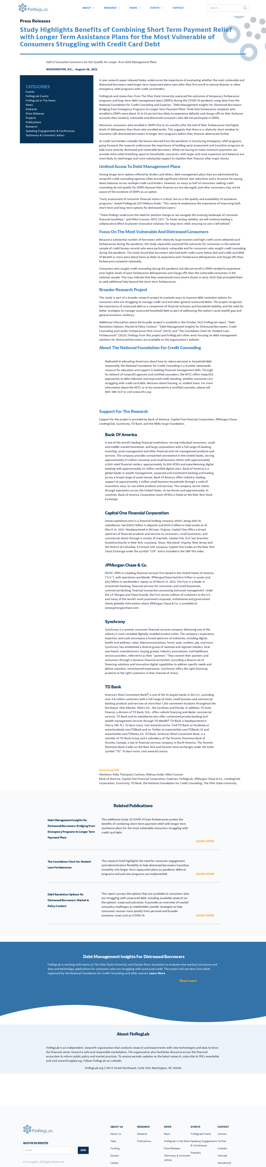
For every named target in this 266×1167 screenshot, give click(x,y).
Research (110, 7)
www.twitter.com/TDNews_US (124, 734)
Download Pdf (109, 770)
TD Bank (113, 687)
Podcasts (31, 109)
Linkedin (222, 1148)
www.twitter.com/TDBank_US (184, 729)
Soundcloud (224, 1162)
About (86, 7)
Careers (114, 1162)
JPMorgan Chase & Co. (126, 565)
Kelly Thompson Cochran (129, 774)
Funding (115, 1148)
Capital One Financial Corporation (137, 513)
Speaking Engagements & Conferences (50, 131)
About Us (115, 1133)
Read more (188, 981)
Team (113, 1141)
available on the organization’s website (173, 340)
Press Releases (35, 113)
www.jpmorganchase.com (121, 608)
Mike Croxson (174, 774)
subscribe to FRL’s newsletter (201, 1056)
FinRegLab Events (37, 96)
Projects (31, 118)
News (133, 7)
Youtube (222, 1155)
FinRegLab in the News (41, 100)
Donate (114, 1155)
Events (155, 7)
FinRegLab (186, 779)
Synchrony (115, 621)
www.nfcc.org (142, 392)
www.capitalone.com (119, 521)
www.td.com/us (160, 725)
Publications (33, 122)
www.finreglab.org (70, 1061)
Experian (172, 779)
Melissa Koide (155, 774)
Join (83, 1150)
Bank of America (121, 434)
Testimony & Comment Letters (45, 135)
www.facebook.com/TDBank (123, 729)
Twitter (222, 1141)
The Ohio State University (220, 783)
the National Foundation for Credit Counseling (172, 783)
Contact (178, 7)
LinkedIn (116, 1061)
